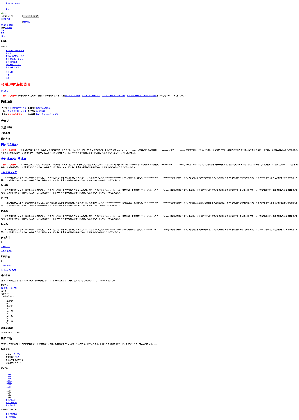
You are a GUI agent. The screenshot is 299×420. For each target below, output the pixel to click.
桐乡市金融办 (9, 144)
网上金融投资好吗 (72, 96)
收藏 (11, 25)
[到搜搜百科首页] (5, 19)
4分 (12, 288)
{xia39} (9, 376)
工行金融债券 (11, 417)
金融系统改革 (6, 266)
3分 (8, 288)
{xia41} (9, 381)
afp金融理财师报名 (13, 65)
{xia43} (9, 385)
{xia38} (9, 374)
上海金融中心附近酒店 (15, 51)
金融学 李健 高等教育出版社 (47, 114)
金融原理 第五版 (9, 172)
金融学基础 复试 (12, 68)
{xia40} (9, 379)
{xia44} (9, 387)
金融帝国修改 (11, 62)
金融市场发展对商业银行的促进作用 (142, 96)
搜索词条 (26, 22)
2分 (5, 288)
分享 (3, 31)
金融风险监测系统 (43, 108)
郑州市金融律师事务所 (17, 108)
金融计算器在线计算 (13, 158)
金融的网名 (40, 111)
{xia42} (9, 383)
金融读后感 (5, 247)
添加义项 (9, 72)
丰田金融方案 (11, 414)
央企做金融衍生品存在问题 (113, 96)
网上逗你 (17, 354)
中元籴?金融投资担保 (14, 59)
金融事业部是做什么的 (15, 56)
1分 (2, 288)
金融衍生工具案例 (13, 3)
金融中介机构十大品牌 (17, 111)
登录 (7, 9)
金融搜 (8, 53)
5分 (15, 288)
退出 (3, 36)
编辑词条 (4, 25)
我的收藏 (8, 28)
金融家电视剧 (6, 251)
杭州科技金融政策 (8, 270)
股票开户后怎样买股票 (91, 96)
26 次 (17, 357)
